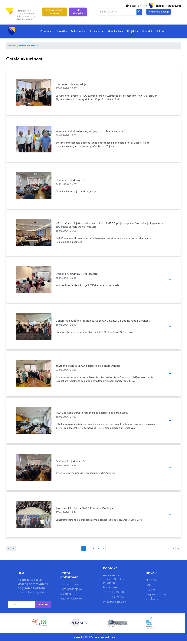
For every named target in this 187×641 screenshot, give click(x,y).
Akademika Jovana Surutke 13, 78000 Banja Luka (114, 581)
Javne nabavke (71, 598)
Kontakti (147, 31)
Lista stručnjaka (71, 589)
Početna (12, 45)
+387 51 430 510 (113, 592)
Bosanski (135, 6)
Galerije (65, 594)
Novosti (60, 31)
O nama (45, 31)
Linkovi (160, 31)
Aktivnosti (96, 31)
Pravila (150, 590)
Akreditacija (114, 31)
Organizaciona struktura (156, 596)
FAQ (145, 5)
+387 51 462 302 (113, 597)
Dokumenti (77, 31)
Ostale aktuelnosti (28, 45)
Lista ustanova (70, 584)
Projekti (132, 31)
